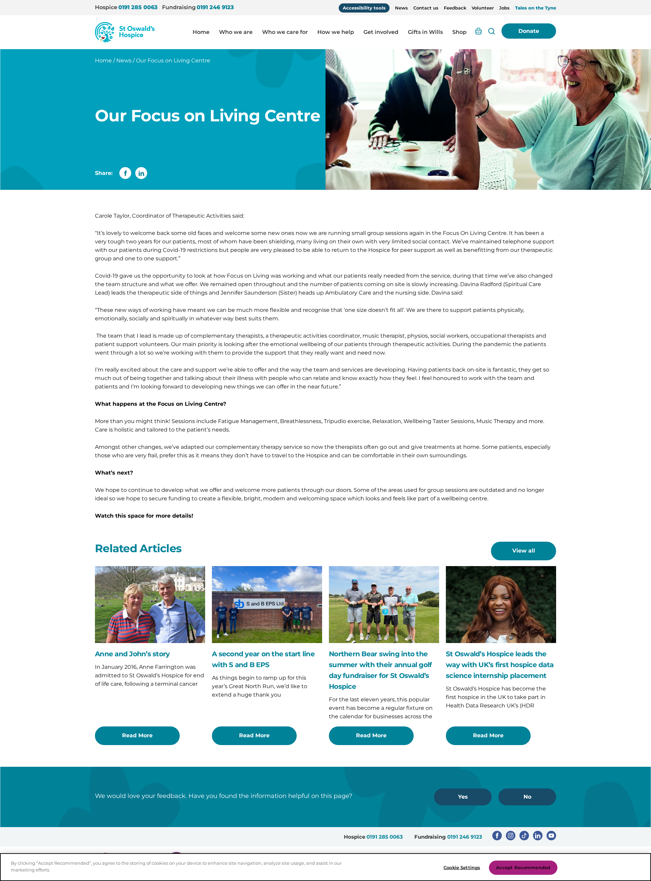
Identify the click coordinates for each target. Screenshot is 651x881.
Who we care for (285, 32)
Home (201, 32)
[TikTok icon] (524, 835)
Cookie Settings (461, 867)
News (401, 8)
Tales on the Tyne (535, 8)
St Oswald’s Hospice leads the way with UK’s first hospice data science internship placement (499, 665)
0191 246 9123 (215, 7)
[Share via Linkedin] (141, 173)
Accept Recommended (523, 867)
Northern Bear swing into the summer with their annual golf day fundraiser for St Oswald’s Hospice (380, 670)
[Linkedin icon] (537, 835)
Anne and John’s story (132, 654)
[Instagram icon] (510, 835)
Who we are (236, 32)
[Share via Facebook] (125, 173)
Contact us (425, 8)
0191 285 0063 (138, 7)
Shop (459, 32)
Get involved (380, 32)
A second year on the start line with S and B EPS (263, 659)
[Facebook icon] (497, 835)
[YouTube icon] (551, 835)
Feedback (455, 8)
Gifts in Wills (425, 32)
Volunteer (483, 8)
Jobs (504, 8)
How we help (335, 32)
